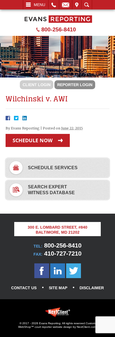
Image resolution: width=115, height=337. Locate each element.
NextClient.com (86, 326)
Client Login (37, 85)
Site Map (58, 288)
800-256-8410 (58, 29)
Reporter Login (74, 85)
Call (54, 4)
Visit (76, 4)
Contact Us (24, 288)
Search (87, 4)
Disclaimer (92, 288)
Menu (39, 5)
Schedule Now (32, 140)
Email (65, 4)
